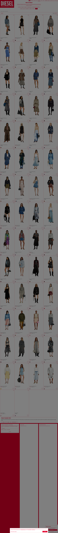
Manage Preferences (23, 529)
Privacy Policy (29, 529)
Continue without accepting (13, 531)
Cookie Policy (33, 529)
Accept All (45, 531)
